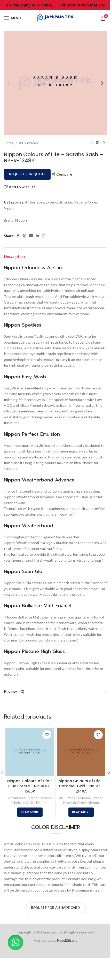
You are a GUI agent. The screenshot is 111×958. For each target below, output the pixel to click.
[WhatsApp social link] (44, 235)
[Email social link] (31, 235)
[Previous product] (92, 143)
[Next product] (104, 143)
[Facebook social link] (18, 235)
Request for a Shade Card (55, 908)
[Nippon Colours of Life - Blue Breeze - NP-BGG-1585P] (29, 752)
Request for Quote (27, 174)
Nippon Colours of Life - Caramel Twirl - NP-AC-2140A (81, 786)
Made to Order (85, 202)
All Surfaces (28, 143)
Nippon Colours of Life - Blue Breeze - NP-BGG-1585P (29, 786)
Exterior (52, 202)
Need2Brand (67, 940)
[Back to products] (98, 143)
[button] (9, 83)
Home (8, 143)
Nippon (9, 208)
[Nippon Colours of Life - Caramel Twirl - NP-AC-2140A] (81, 752)
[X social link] (24, 235)
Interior (66, 202)
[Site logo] (55, 18)
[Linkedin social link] (37, 235)
